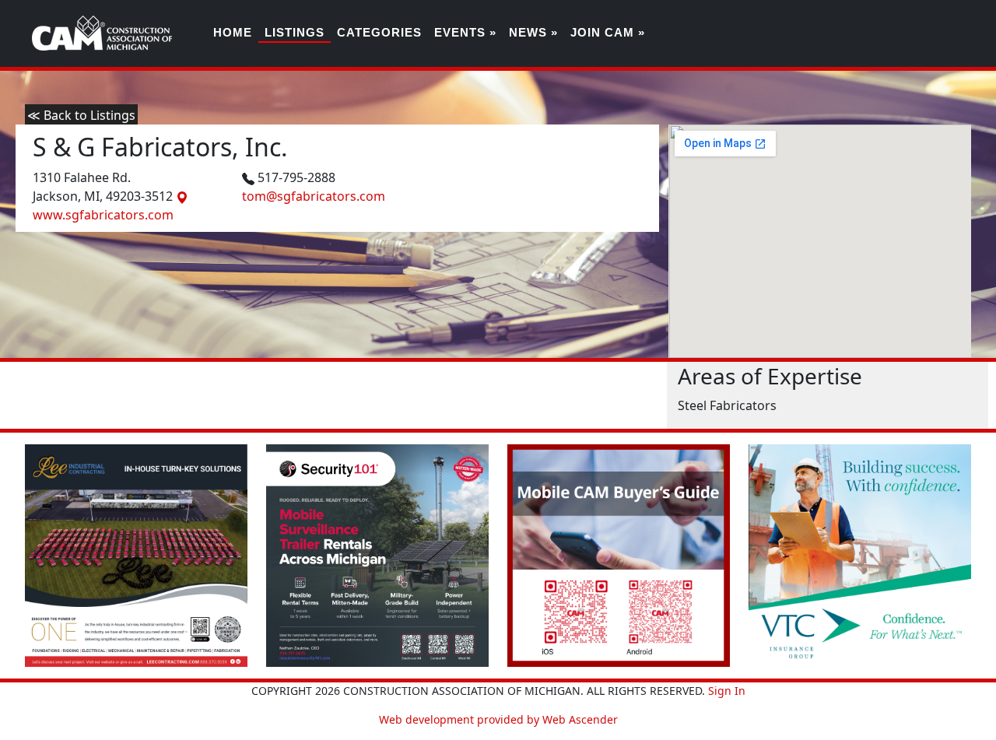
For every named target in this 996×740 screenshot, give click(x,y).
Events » (465, 32)
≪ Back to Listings (81, 115)
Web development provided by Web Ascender (498, 719)
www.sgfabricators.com (103, 214)
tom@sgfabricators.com (313, 196)
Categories (379, 32)
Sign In (726, 690)
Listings (294, 32)
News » (533, 32)
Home (232, 32)
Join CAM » (607, 32)
